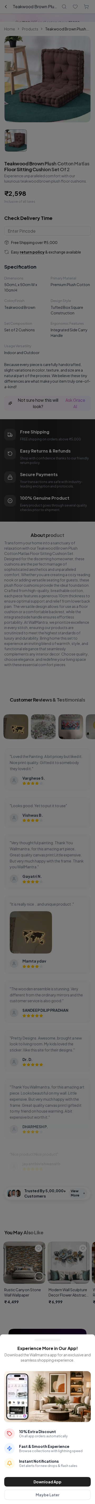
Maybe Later (48, 1494)
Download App (47, 1481)
